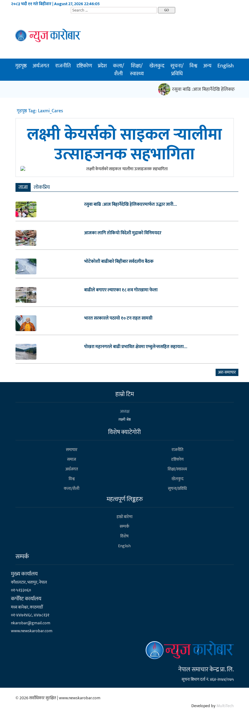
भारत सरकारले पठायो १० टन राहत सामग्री (118, 318)
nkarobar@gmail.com (30, 622)
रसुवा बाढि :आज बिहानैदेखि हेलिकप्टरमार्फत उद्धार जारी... (130, 205)
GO (166, 10)
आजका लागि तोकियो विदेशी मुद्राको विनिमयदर (122, 233)
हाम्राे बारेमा (124, 516)
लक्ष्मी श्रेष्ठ (124, 419)
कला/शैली (118, 69)
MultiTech (225, 705)
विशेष (124, 536)
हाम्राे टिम (124, 394)
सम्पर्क (124, 526)
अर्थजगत (40, 65)
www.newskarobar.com (32, 630)
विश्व (193, 65)
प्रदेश (102, 65)
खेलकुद (156, 65)
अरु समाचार (227, 372)
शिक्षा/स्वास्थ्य (137, 69)
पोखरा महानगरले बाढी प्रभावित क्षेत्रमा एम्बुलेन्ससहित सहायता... (135, 347)
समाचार (71, 449)
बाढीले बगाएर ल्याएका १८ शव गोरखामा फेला (121, 290)
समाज (71, 459)
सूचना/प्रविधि (177, 69)
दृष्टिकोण (84, 65)
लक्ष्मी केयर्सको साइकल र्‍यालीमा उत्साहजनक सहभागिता (124, 144)
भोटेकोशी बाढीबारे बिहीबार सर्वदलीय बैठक (119, 262)
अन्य (207, 65)
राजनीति (63, 65)
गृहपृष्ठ (21, 65)
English (225, 65)
